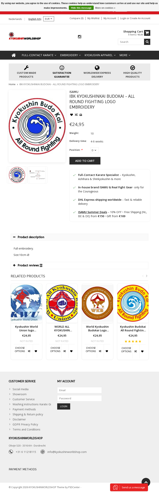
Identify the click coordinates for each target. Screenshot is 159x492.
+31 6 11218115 (26, 452)
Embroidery (69, 55)
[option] (17, 174)
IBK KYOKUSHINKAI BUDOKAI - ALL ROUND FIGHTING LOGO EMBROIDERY (59, 84)
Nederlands (15, 19)
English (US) (35, 19)
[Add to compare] (76, 115)
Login (123, 18)
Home (12, 84)
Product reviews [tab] (30, 265)
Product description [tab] (31, 237)
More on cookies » (105, 8)
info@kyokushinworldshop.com (67, 452)
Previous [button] (142, 276)
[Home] (14, 55)
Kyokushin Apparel (99, 55)
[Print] (81, 115)
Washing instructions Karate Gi (32, 404)
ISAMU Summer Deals (92, 212)
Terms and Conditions (26, 429)
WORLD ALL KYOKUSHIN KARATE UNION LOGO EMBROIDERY (62, 328)
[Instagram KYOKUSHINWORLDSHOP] (79, 37)
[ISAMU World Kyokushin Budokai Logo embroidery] (97, 303)
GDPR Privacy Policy (25, 424)
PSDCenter (74, 487)
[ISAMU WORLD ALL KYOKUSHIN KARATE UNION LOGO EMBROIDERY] (62, 303)
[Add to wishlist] (71, 115)
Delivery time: (78, 141)
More (123, 55)
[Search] (147, 42)
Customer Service (24, 399)
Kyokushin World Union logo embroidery (26, 328)
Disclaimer (19, 419)
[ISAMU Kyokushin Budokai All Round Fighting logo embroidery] (133, 303)
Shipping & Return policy (28, 414)
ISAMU (73, 92)
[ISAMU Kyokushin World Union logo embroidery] (26, 303)
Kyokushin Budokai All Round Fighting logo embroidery (133, 328)
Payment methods (24, 409)
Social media (21, 389)
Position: (75, 150)
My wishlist (93, 18)
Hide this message (81, 8)
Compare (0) (76, 18)
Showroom (20, 394)
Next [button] (146, 276)
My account (110, 18)
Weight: (74, 133)
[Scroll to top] (146, 482)
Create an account (140, 18)
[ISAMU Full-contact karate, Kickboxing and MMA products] (25, 35)
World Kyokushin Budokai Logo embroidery (97, 328)
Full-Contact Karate (37, 55)
